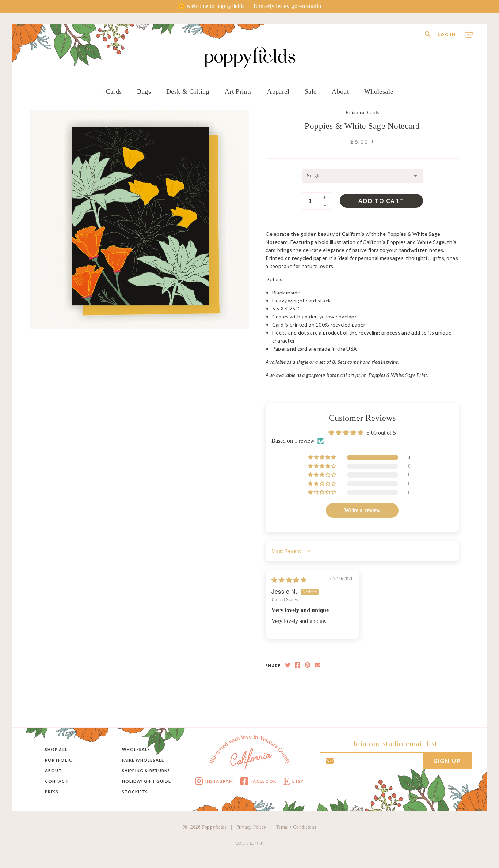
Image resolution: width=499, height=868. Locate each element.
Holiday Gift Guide (146, 781)
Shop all (56, 749)
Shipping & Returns (146, 770)
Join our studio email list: (396, 744)
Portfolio (59, 760)
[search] (428, 34)
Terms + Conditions (296, 827)
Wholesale (378, 91)
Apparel (278, 91)
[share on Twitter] (287, 665)
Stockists (135, 791)
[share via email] (317, 665)
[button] (322, 457)
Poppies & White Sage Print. (398, 375)
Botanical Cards (362, 112)
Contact (57, 781)
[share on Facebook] (297, 665)
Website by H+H (249, 844)
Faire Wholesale (143, 760)
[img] (288, 580)
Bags (144, 91)
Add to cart (381, 200)
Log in (447, 34)
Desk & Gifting (187, 91)
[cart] (469, 34)
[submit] (299, 19)
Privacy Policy (251, 827)
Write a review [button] (362, 510)
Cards (114, 91)
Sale (310, 91)
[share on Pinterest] (307, 665)
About (340, 91)
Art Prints (238, 91)
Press (52, 791)
